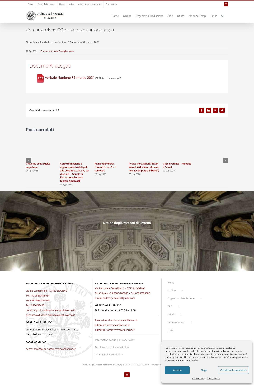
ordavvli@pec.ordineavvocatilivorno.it (53, 315)
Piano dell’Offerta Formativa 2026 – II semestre (105, 167)
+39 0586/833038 (40, 300)
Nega (204, 370)
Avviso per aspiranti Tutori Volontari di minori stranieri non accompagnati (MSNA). (144, 167)
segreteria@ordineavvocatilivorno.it (54, 310)
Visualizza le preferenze (233, 370)
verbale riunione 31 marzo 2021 (70, 77)
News (71, 51)
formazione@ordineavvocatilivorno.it (116, 320)
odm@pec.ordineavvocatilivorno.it (114, 329)
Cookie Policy (198, 378)
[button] (222, 15)
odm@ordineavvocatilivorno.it (112, 325)
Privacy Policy (213, 378)
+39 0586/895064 (40, 295)
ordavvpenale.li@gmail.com (119, 298)
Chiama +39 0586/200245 (113, 293)
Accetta (177, 370)
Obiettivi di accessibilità (109, 354)
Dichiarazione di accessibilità (112, 347)
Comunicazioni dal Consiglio (54, 51)
